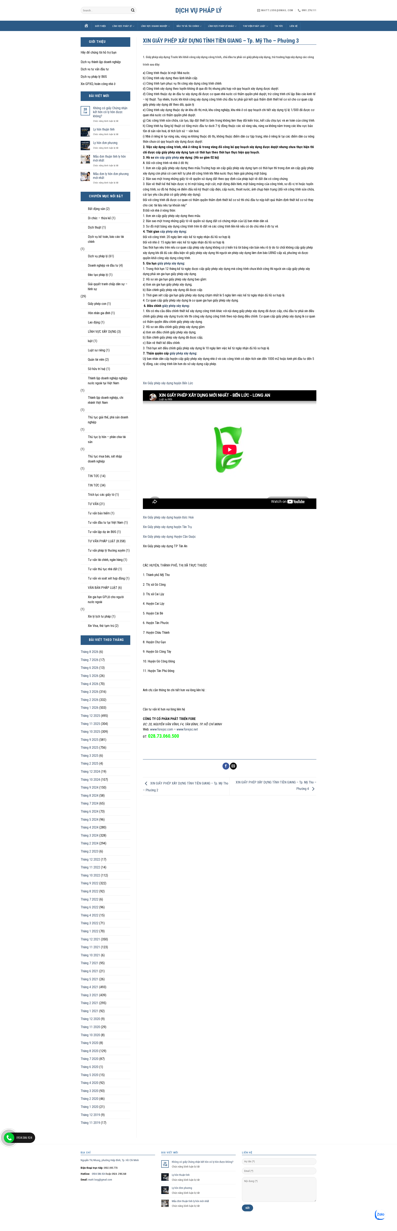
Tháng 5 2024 (89, 819)
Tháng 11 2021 (90, 947)
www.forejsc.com (161, 729)
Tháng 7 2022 (89, 899)
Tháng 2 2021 (89, 1003)
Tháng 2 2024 (89, 843)
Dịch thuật (94, 227)
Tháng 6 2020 (89, 1067)
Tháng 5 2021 (89, 979)
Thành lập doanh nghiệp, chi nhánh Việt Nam (105, 400)
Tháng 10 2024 (90, 780)
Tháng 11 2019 (90, 1123)
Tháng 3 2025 (89, 756)
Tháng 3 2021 (89, 995)
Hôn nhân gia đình (99, 313)
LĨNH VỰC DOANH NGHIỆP (154, 26)
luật (90, 341)
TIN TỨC (279, 26)
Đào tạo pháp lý (98, 275)
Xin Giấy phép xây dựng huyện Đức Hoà (168, 517)
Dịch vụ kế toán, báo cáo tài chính (106, 239)
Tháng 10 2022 (90, 875)
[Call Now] (9, 1138)
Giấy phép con (97, 304)
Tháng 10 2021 (90, 955)
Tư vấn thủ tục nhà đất (102, 569)
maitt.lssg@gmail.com (100, 1179)
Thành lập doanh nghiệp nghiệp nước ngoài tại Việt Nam (107, 380)
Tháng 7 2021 (89, 963)
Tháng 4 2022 (89, 915)
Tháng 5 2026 (89, 676)
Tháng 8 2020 (89, 1051)
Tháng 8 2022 (89, 891)
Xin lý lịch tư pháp (99, 616)
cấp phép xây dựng (173, 232)
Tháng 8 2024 (89, 796)
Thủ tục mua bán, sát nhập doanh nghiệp (105, 458)
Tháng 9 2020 (89, 1043)
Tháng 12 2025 (90, 716)
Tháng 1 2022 (89, 931)
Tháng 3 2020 (89, 1091)
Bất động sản (96, 209)
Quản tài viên (96, 360)
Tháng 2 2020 (89, 1099)
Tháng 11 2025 (90, 724)
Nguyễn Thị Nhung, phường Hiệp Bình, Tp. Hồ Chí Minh (110, 1160)
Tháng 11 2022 (90, 867)
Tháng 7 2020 (89, 1059)
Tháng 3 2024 (89, 835)
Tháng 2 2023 (89, 851)
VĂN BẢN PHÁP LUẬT (102, 588)
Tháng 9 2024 (89, 787)
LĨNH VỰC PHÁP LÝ (122, 26)
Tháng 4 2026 (89, 684)
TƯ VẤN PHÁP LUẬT (101, 541)
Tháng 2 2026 (89, 700)
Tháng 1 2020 (89, 1107)
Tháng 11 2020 (90, 1027)
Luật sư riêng (96, 350)
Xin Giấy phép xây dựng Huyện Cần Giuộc (169, 537)
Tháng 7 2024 (89, 803)
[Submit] (132, 10)
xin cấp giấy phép (167, 157)
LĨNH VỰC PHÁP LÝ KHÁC (221, 26)
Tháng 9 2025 (89, 740)
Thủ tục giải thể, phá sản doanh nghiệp (108, 419)
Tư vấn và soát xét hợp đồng (106, 578)
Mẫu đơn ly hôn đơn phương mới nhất (111, 176)
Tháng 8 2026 (89, 652)
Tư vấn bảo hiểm (99, 513)
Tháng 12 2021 (90, 939)
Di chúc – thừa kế (99, 218)
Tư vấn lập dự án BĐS (102, 532)
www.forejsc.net (187, 729)
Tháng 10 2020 (90, 1035)
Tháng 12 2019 (90, 1115)
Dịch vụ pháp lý (198, 10)
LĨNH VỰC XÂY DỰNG (102, 332)
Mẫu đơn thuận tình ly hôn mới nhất (109, 158)
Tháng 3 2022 (89, 923)
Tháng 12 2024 (90, 772)
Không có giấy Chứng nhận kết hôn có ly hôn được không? (110, 112)
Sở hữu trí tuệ (96, 369)
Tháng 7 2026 (89, 660)
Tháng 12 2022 (90, 859)
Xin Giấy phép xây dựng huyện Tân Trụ (167, 527)
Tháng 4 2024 (89, 827)
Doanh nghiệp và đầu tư (103, 265)
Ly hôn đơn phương (105, 143)
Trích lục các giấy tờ (101, 495)
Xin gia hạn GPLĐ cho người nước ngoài (106, 599)
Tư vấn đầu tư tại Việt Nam (105, 522)
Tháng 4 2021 (89, 987)
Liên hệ (293, 26)
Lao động (94, 322)
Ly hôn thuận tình (104, 129)
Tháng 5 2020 (89, 1075)
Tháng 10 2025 (90, 732)
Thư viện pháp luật (254, 26)
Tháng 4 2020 (89, 1083)
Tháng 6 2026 (89, 668)
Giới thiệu (100, 26)
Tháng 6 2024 (89, 811)
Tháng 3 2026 (89, 692)
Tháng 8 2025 (89, 748)
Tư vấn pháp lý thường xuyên (106, 550)
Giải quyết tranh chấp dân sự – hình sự (107, 286)
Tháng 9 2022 (89, 883)
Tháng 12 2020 (90, 1019)
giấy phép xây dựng (170, 263)
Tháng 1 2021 (89, 1011)
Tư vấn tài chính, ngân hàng (105, 560)
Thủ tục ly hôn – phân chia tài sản (107, 439)
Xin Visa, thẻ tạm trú (101, 626)
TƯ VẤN (93, 504)
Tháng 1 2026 (89, 708)
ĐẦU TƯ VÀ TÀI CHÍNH (188, 26)
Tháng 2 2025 (89, 763)
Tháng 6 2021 (89, 971)
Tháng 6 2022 (89, 907)
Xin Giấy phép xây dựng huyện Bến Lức (168, 383)
